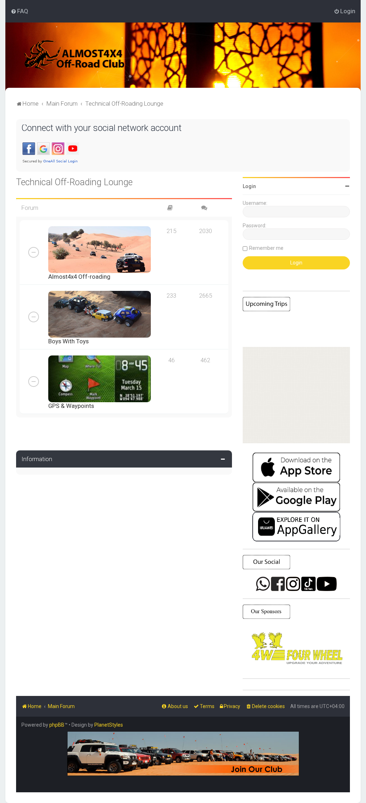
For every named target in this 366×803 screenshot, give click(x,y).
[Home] (83, 55)
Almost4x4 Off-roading (79, 276)
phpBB (56, 725)
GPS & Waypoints (71, 405)
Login (249, 186)
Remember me (266, 248)
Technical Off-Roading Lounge (74, 182)
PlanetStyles (108, 725)
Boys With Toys (68, 341)
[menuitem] (19, 11)
